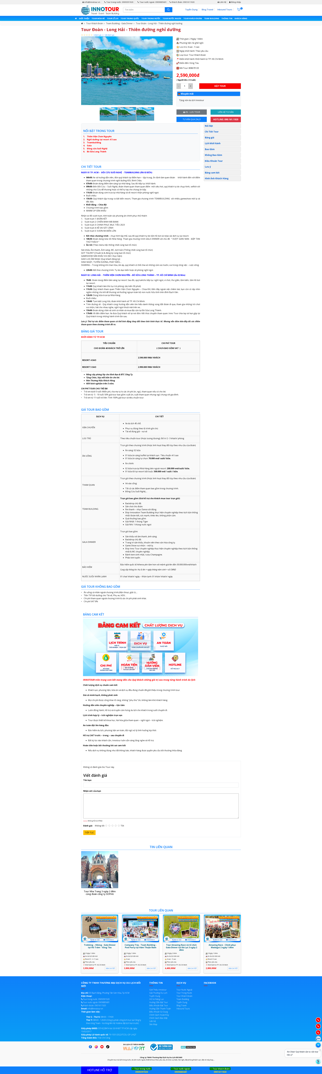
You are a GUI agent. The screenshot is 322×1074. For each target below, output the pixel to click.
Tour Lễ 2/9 (112, 18)
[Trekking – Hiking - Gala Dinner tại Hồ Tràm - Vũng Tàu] (99, 928)
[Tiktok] (108, 1046)
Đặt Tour (220, 86)
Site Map (153, 1024)
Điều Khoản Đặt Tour (158, 1005)
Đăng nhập (236, 2)
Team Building (211, 18)
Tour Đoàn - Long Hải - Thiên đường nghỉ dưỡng (159, 23)
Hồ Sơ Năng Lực (156, 999)
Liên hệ (222, 2)
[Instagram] (97, 1046)
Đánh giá (87, 825)
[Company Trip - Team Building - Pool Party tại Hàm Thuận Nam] (140, 928)
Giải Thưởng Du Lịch (158, 992)
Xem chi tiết (110, 968)
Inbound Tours (224, 9)
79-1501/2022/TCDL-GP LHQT (108, 1034)
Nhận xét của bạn (92, 791)
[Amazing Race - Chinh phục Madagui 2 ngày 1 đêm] (222, 928)
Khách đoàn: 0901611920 (182, 2)
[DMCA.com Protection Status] (188, 1047)
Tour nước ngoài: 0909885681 (153, 2)
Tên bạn (87, 780)
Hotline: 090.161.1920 (225, 119)
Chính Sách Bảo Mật (158, 1018)
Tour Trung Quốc (129, 18)
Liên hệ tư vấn (226, 112)
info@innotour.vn (92, 2)
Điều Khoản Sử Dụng (158, 1011)
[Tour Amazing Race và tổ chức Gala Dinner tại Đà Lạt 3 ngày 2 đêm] (181, 928)
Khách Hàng (241, 18)
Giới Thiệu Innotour (158, 989)
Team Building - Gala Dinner (119, 23)
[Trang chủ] (76, 18)
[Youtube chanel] (102, 1046)
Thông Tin (226, 18)
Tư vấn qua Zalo (192, 119)
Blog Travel (207, 9)
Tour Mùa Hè (98, 18)
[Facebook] (91, 1046)
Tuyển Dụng (191, 9)
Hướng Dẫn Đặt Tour (158, 1002)
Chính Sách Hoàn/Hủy (159, 1014)
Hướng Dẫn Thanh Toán (160, 1008)
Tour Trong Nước (150, 18)
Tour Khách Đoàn (192, 18)
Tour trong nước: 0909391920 (119, 2)
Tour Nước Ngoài (172, 18)
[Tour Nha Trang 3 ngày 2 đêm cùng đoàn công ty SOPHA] (99, 869)
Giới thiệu (84, 18)
